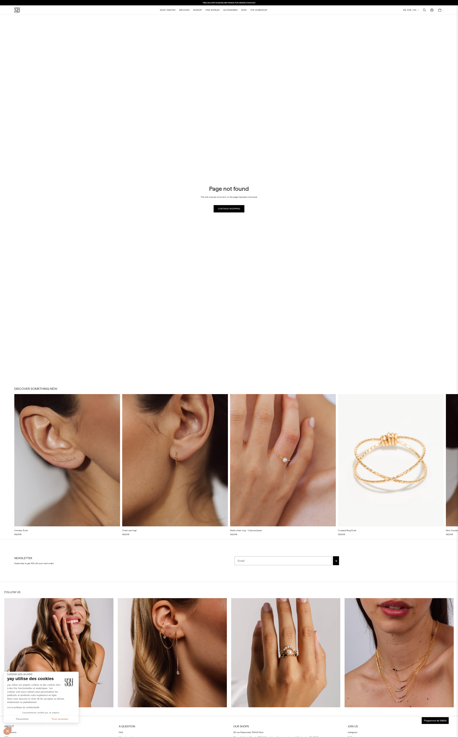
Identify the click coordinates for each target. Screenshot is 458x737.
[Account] (432, 10)
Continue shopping (229, 208)
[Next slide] (440, 465)
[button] (7, 731)
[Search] (424, 10)
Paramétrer (22, 718)
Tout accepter (60, 718)
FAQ (121, 732)
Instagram (352, 732)
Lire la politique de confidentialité (23, 707)
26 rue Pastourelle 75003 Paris (248, 732)
